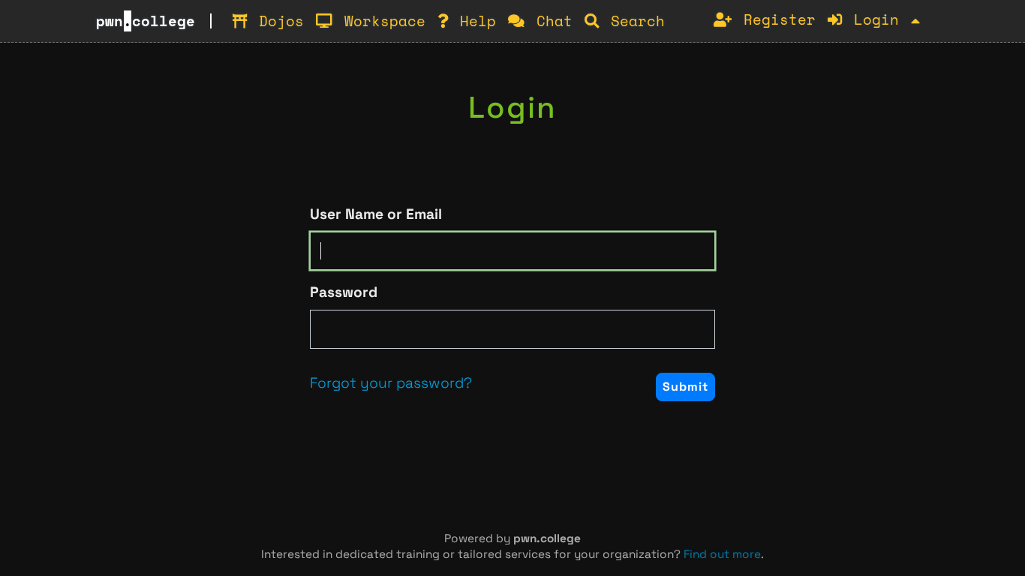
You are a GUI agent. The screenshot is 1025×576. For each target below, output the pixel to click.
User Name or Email (376, 214)
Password (343, 292)
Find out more (722, 554)
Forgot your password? (391, 383)
